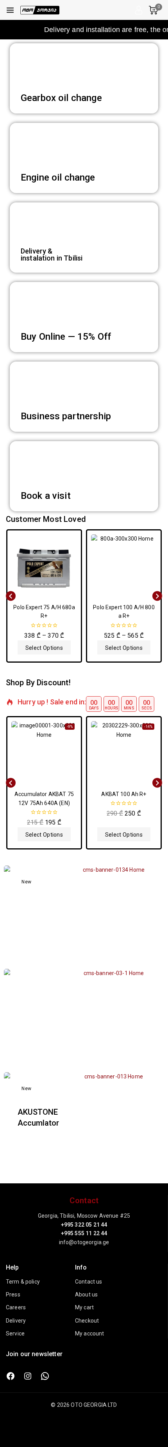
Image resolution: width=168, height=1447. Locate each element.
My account (89, 1333)
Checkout (87, 1321)
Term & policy (23, 1282)
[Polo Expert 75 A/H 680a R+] (44, 567)
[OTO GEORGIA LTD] (39, 10)
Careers (16, 1307)
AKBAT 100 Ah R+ (123, 794)
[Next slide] (157, 596)
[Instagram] (27, 1376)
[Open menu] (10, 10)
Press (13, 1294)
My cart (84, 1307)
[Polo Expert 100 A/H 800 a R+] (124, 567)
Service (15, 1333)
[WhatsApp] (45, 1376)
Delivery (16, 1321)
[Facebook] (10, 1376)
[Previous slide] (11, 596)
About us (86, 1294)
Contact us (88, 1282)
